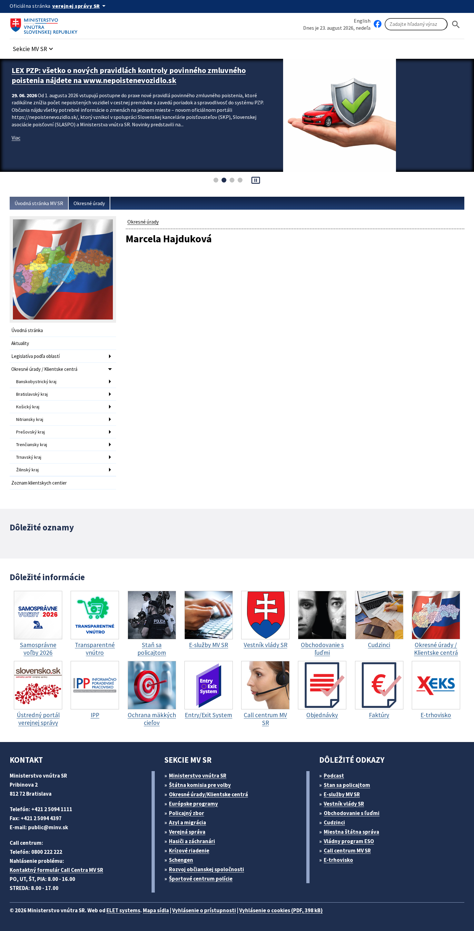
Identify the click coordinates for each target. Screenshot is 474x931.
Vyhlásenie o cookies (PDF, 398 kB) (281, 910)
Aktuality (20, 343)
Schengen (181, 859)
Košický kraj (27, 407)
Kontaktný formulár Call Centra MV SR (56, 869)
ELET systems (123, 910)
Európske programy (193, 803)
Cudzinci (334, 822)
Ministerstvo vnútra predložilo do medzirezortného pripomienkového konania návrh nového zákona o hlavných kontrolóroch (131, 75)
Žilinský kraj (27, 470)
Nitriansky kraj (29, 419)
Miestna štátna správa (351, 831)
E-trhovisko (338, 859)
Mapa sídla (156, 910)
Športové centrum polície (200, 878)
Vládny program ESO (349, 841)
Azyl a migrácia (187, 822)
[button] (34, 47)
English (362, 20)
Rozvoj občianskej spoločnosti (206, 869)
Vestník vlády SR (344, 803)
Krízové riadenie (189, 850)
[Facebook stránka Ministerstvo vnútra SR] (377, 24)
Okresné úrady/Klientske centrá (208, 794)
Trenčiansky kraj (31, 444)
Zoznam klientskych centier (39, 483)
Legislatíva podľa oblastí (35, 356)
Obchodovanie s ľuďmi (352, 813)
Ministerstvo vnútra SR (197, 775)
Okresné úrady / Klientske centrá (44, 369)
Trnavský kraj (28, 457)
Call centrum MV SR (347, 850)
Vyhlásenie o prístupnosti (204, 910)
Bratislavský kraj (32, 394)
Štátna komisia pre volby (200, 785)
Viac (16, 137)
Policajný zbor (186, 813)
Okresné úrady (89, 203)
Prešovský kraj (30, 432)
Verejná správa (187, 831)
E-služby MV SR (342, 794)
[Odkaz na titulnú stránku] (45, 24)
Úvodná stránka (27, 330)
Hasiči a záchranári (192, 841)
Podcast (334, 775)
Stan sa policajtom (347, 785)
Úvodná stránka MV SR (39, 203)
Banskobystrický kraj (36, 381)
